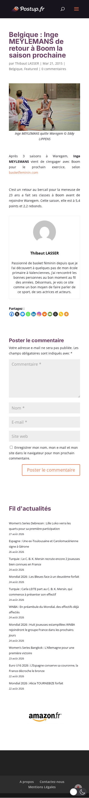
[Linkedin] (33, 314)
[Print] (44, 314)
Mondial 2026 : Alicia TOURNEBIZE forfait (36, 683)
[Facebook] (11, 314)
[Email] (50, 314)
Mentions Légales (42, 787)
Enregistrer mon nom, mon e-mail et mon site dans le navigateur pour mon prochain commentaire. (43, 453)
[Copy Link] (61, 314)
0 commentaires (54, 69)
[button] (78, 792)
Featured (31, 69)
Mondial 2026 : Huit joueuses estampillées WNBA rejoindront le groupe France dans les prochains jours (42, 630)
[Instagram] (39, 314)
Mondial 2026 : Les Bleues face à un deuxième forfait (44, 577)
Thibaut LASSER (27, 63)
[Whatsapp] (28, 314)
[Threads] (55, 314)
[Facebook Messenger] (22, 314)
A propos (27, 782)
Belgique (15, 69)
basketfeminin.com (23, 172)
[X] (17, 314)
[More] (66, 314)
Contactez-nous (52, 782)
